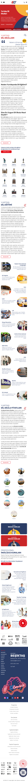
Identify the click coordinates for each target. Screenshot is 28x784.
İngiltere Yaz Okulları (14, 740)
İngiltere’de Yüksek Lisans (14, 736)
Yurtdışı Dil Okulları (14, 707)
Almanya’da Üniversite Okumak (14, 746)
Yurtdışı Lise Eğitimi (14, 713)
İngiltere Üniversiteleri (14, 754)
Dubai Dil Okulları (14, 748)
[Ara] (1, 2)
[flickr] (23, 698)
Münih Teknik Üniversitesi (14, 752)
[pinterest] (15, 698)
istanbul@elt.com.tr (15, 660)
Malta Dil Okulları (8, 29)
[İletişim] (24, 2)
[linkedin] (13, 698)
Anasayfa (2, 24)
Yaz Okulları (14, 725)
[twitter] (10, 698)
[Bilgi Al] (3, 2)
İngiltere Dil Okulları (17, 29)
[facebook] (7, 698)
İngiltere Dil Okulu (14, 732)
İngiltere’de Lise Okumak (14, 738)
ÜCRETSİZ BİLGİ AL (24, 41)
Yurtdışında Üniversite (14, 709)
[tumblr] (20, 698)
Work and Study (14, 719)
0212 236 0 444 (14, 663)
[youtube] (18, 698)
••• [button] (22, 29)
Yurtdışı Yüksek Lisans (14, 711)
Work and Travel (14, 723)
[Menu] (26, 2)
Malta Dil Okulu (14, 750)
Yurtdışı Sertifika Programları (14, 721)
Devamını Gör (5, 142)
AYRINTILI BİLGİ (6, 151)
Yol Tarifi (12, 666)
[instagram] (5, 698)
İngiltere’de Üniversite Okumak (14, 734)
